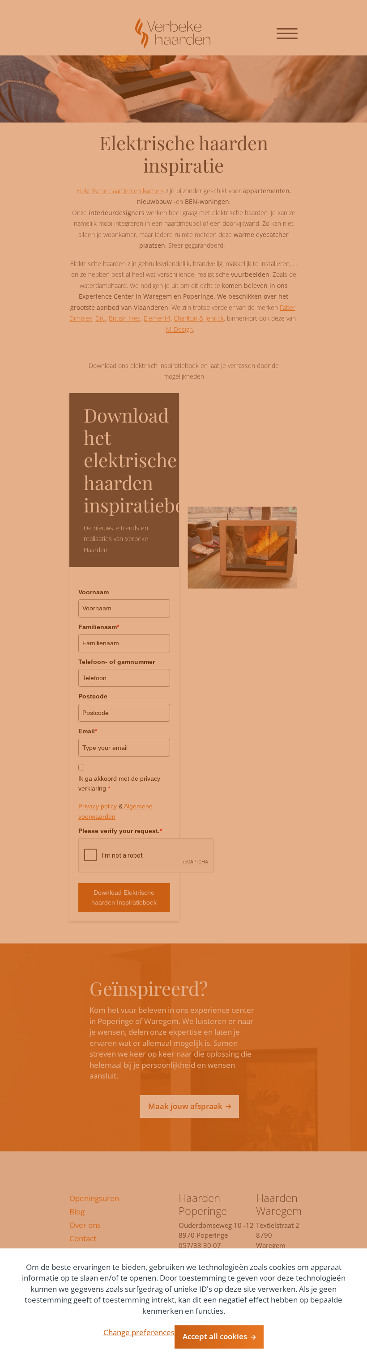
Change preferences (139, 1332)
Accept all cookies (215, 1336)
